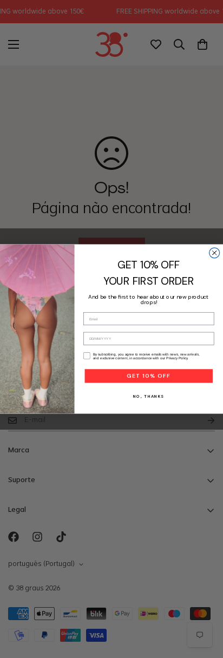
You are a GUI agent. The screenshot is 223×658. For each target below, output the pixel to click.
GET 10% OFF (148, 375)
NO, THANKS (148, 396)
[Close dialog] (214, 253)
